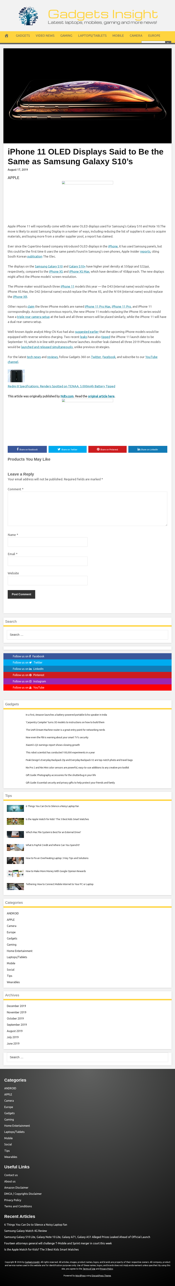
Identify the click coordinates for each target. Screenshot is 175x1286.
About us (10, 1181)
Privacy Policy (12, 1200)
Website (13, 573)
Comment (15, 489)
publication (34, 256)
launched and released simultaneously (47, 347)
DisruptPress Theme (101, 1276)
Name (13, 534)
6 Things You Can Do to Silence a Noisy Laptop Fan (35, 1224)
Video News (45, 35)
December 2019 (16, 1006)
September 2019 (17, 1024)
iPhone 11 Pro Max (97, 306)
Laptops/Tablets (92, 35)
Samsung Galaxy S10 (49, 266)
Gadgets (23, 35)
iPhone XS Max (79, 271)
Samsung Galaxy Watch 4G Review (25, 1230)
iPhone (113, 246)
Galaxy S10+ (77, 266)
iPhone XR (20, 296)
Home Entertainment (19, 950)
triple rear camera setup (33, 316)
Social (10, 969)
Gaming (66, 35)
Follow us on (28, 656)
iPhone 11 (67, 286)
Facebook (109, 357)
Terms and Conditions (18, 1206)
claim (31, 306)
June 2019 (13, 1043)
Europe (154, 35)
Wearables (13, 982)
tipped (105, 337)
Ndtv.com (67, 396)
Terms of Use (89, 1269)
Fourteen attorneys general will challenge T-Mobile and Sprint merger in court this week (58, 1243)
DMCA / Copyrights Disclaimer (23, 1193)
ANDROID (13, 913)
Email (12, 554)
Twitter (96, 357)
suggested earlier (87, 331)
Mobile (118, 35)
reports (145, 251)
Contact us (11, 1175)
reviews (52, 357)
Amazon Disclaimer (16, 1187)
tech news (34, 357)
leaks (83, 337)
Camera (136, 35)
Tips (9, 975)
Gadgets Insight (103, 13)
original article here (101, 396)
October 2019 (15, 1018)
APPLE (13, 177)
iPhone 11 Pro (121, 306)
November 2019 (16, 1012)
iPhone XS (56, 271)
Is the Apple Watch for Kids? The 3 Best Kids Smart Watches (41, 1249)
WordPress (80, 1276)
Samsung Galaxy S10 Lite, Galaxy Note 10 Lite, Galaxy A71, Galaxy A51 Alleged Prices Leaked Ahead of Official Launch (77, 1236)
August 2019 (15, 1031)
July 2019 (13, 1037)
